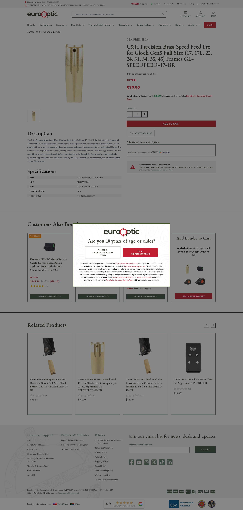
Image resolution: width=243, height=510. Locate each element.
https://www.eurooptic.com (126, 263)
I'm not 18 (102, 252)
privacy (115, 277)
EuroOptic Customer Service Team (120, 280)
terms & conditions (144, 277)
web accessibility (125, 277)
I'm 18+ (140, 252)
